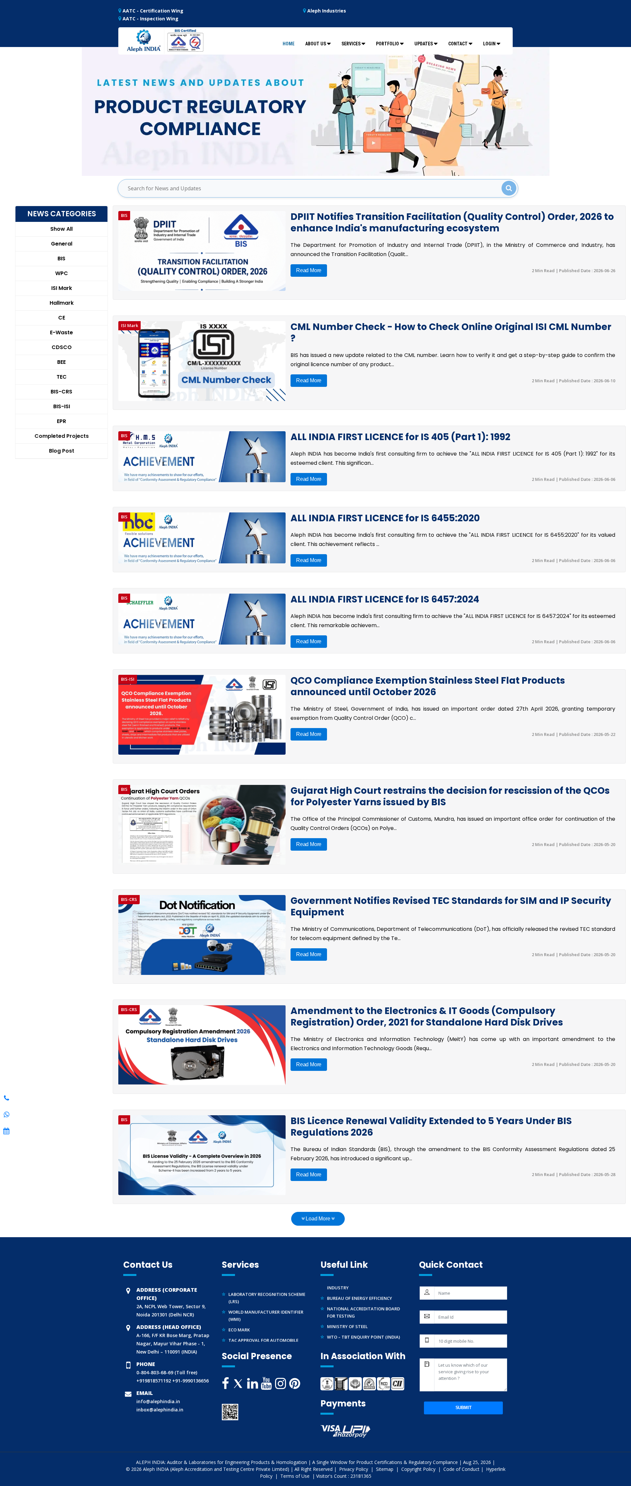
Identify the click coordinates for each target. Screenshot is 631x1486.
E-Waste (61, 332)
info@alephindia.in (158, 1401)
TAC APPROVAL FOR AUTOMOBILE (263, 1323)
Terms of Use (295, 1476)
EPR (61, 421)
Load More (318, 1218)
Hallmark (62, 303)
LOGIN (489, 43)
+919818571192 (153, 1381)
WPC (61, 273)
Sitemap (385, 1469)
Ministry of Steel (347, 1309)
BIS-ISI (61, 406)
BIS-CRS (61, 391)
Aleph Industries (326, 11)
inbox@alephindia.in (159, 1409)
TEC (62, 377)
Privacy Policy (354, 1469)
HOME (288, 43)
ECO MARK (239, 1313)
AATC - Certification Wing (152, 11)
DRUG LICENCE (243, 1334)
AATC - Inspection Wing (149, 18)
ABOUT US (315, 43)
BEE (61, 362)
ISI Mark (61, 288)
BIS (61, 258)
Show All (61, 229)
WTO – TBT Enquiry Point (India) (363, 1320)
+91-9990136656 (190, 1381)
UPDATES (423, 43)
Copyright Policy (419, 1469)
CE (61, 317)
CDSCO (62, 347)
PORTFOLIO (387, 43)
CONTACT (458, 43)
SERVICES (351, 43)
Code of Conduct (461, 1469)
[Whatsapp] (6, 1098)
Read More (308, 270)
